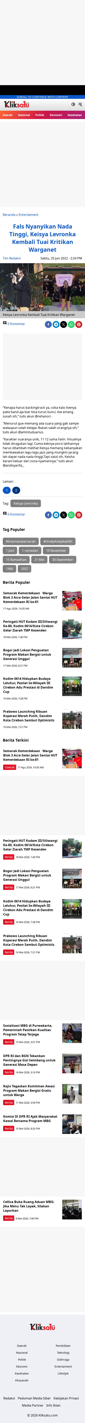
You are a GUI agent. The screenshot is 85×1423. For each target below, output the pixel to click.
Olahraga (63, 1359)
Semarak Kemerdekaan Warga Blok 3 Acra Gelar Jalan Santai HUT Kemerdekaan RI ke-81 (30, 597)
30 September (62, 559)
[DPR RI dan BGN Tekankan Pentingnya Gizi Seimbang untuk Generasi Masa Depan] (72, 1063)
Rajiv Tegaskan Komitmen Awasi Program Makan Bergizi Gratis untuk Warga (29, 1090)
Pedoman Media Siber (34, 1398)
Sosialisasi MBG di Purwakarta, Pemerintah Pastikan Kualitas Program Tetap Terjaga (27, 1029)
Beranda (9, 214)
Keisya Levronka (26, 503)
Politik (39, 115)
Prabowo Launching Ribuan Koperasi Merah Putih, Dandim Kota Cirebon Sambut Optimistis (28, 715)
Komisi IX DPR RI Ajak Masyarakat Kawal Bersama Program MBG (30, 1118)
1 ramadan (30, 550)
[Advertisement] (42, 42)
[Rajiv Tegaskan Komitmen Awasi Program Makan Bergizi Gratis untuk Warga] (72, 1094)
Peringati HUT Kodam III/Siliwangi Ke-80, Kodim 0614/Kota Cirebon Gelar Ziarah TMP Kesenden (30, 625)
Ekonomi (56, 115)
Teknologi (63, 1352)
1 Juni (10, 550)
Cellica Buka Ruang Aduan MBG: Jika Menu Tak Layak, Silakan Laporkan (28, 1206)
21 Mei (39, 559)
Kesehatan (75, 115)
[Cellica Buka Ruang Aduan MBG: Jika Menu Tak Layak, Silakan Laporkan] (72, 1209)
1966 (9, 569)
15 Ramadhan (16, 559)
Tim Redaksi (12, 258)
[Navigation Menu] (80, 104)
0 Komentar (16, 324)
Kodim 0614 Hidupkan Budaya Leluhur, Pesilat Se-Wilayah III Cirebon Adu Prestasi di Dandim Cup (28, 685)
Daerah (7, 115)
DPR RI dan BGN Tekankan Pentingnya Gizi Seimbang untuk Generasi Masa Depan (29, 1060)
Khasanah (21, 1380)
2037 (24, 569)
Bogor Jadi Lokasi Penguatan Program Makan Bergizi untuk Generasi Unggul (27, 654)
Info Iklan (53, 1405)
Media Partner (32, 1405)
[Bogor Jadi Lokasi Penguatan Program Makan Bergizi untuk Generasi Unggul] (72, 658)
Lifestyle (63, 1373)
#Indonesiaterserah (21, 541)
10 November (56, 550)
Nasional (24, 115)
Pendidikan (63, 1346)
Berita (9, 857)
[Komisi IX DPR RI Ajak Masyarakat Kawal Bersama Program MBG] (72, 1124)
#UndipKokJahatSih (57, 541)
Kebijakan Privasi (66, 1398)
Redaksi (9, 1398)
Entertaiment (28, 214)
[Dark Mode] (73, 104)
